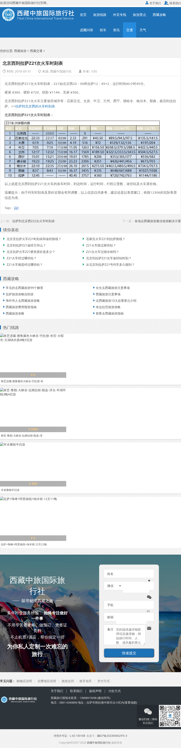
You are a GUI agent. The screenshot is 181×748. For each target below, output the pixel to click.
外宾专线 (119, 14)
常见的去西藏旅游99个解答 (22, 288)
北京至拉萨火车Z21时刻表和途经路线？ (31, 239)
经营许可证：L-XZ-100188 (69, 736)
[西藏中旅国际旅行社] (38, 14)
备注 (110, 629)
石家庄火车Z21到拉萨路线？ (103, 239)
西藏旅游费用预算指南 (19, 307)
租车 (103, 30)
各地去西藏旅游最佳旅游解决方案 (158, 221)
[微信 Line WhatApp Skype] (114, 586)
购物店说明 (24, 681)
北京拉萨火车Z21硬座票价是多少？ (28, 252)
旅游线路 (99, 14)
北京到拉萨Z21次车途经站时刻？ (107, 258)
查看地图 (130, 702)
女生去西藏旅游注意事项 (111, 288)
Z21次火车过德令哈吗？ (100, 252)
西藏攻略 (159, 14)
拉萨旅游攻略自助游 (18, 294)
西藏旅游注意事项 (106, 294)
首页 (83, 14)
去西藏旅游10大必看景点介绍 (114, 300)
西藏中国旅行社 (61, 71)
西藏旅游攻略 (13, 313)
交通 (129, 30)
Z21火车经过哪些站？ (19, 258)
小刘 (94, 71)
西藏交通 (36, 51)
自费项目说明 (47, 681)
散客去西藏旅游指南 (108, 313)
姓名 (110, 574)
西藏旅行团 (58, 698)
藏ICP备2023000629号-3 (112, 736)
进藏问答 (86, 30)
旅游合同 (68, 681)
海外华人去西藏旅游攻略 (21, 300)
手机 (110, 605)
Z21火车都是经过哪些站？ (22, 264)
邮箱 (110, 617)
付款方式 (114, 691)
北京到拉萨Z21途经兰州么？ (24, 245)
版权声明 (95, 691)
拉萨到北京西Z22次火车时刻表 (33, 221)
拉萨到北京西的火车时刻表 (35, 106)
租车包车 (85, 681)
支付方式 (103, 681)
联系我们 (172, 3)
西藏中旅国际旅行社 (99, 742)
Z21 (16, 208)
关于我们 (153, 3)
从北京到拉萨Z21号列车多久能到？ (108, 264)
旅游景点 (139, 14)
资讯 (116, 30)
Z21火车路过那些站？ (99, 245)
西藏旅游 (20, 51)
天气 (143, 30)
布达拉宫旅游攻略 (106, 307)
